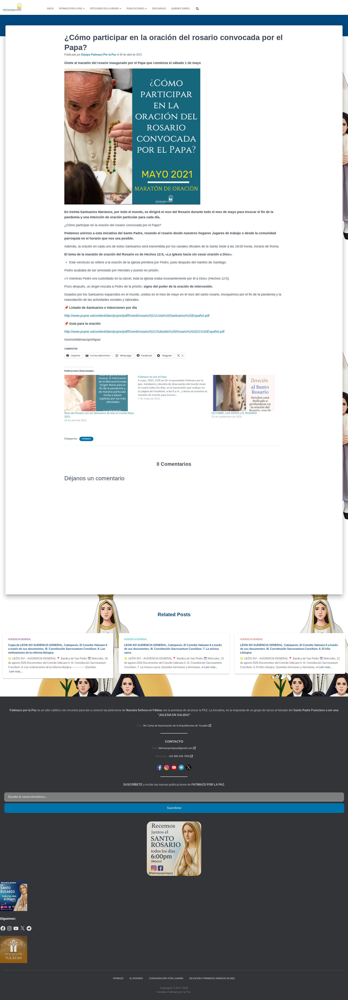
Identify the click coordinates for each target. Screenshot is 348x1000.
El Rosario (136, 978)
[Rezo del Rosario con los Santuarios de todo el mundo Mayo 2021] (99, 393)
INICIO (50, 8)
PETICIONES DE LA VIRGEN (104, 8)
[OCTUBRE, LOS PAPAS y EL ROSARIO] (246, 393)
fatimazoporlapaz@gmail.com (177, 748)
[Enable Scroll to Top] (340, 992)
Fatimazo (86, 439)
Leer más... (15, 671)
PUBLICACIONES (136, 8)
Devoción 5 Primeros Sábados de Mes (212, 978)
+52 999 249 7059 (181, 756)
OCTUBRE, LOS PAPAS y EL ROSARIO (234, 413)
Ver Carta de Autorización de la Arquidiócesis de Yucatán (177, 725)
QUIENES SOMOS (180, 8)
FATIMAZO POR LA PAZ (71, 8)
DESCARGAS (159, 8)
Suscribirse (174, 807)
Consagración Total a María (166, 978)
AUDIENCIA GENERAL (19, 639)
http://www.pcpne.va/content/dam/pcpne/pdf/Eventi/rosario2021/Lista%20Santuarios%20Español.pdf (136, 315)
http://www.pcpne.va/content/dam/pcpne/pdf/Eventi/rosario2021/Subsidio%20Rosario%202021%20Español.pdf (144, 331)
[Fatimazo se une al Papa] (175, 387)
